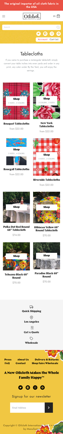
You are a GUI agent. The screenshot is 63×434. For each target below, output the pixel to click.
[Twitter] (38, 34)
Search (7, 27)
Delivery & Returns (47, 360)
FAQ (7, 363)
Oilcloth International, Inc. (33, 425)
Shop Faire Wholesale (45, 363)
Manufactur (33, 429)
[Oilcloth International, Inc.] (31, 16)
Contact (21, 363)
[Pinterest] (58, 34)
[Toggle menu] (3, 16)
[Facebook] (45, 34)
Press (8, 360)
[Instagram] (52, 34)
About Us (23, 360)
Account (43, 39)
